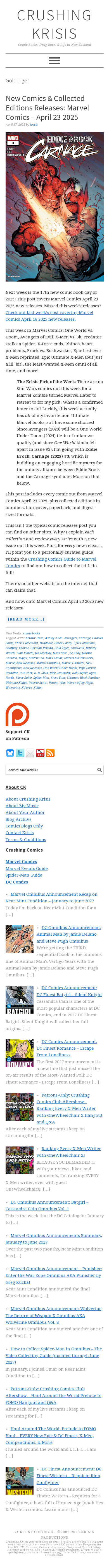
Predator (12, 673)
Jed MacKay (43, 653)
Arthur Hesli (34, 638)
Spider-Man (41, 678)
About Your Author (25, 812)
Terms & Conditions (26, 839)
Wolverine (13, 688)
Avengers (70, 638)
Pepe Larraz (87, 668)
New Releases (32, 668)
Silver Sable (24, 678)
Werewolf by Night (80, 683)
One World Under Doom (60, 668)
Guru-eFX (77, 648)
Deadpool (46, 643)
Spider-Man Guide (24, 875)
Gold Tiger (61, 648)
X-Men (38, 688)
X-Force (27, 688)
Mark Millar (54, 658)
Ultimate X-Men (16, 683)
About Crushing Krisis (28, 799)
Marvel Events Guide (27, 868)
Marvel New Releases (20, 663)
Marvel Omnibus (48, 663)
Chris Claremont (26, 643)
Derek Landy (63, 643)
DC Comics (17, 882)
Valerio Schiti (38, 683)
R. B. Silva (41, 673)
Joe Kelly (74, 653)
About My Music (22, 805)
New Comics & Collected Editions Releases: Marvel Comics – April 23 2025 (47, 107)
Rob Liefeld (79, 673)
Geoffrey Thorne (17, 648)
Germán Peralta (41, 648)
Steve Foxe (58, 678)
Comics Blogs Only (24, 826)
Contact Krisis (20, 832)
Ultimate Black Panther (83, 678)
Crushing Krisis (55, 24)
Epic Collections (84, 643)
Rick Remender (60, 673)
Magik (22, 658)
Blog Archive (19, 819)
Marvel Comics (21, 861)
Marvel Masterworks (78, 658)
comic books (31, 633)
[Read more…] (25, 620)
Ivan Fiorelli (24, 653)
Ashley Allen (54, 638)
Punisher (26, 673)
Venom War (57, 683)
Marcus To (36, 658)
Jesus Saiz (60, 653)
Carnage (85, 638)
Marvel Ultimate (72, 663)
